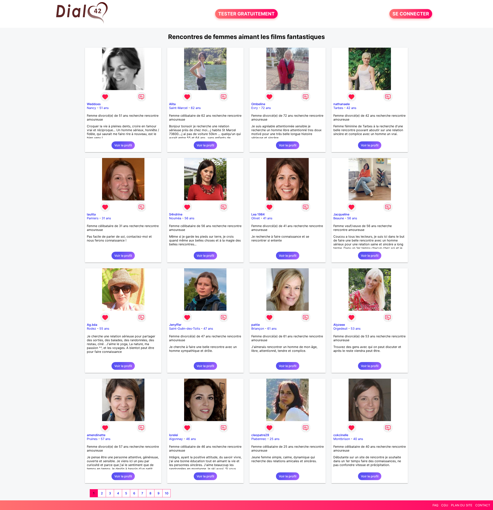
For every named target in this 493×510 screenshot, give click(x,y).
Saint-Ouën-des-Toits (184, 328)
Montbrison (341, 439)
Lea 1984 (258, 214)
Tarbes (338, 108)
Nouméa (175, 218)
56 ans (189, 218)
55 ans (104, 328)
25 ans (274, 439)
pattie (255, 325)
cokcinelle (340, 435)
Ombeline (258, 104)
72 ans (266, 108)
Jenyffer (175, 325)
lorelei (173, 435)
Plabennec (258, 439)
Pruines (92, 439)
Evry (254, 108)
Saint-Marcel (178, 108)
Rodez (91, 328)
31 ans (106, 218)
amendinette (96, 435)
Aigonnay (176, 439)
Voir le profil (123, 145)
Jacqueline (341, 214)
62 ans (196, 108)
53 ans (356, 328)
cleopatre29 (260, 435)
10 (166, 493)
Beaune (338, 218)
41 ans (267, 218)
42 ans (351, 108)
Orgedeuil (340, 328)
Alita (172, 104)
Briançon (257, 328)
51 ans (104, 108)
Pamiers (92, 218)
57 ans (105, 439)
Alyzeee (339, 325)
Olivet (255, 218)
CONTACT (482, 505)
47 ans (208, 328)
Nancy (91, 108)
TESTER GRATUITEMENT (246, 14)
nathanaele (341, 104)
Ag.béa (92, 325)
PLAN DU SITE (461, 505)
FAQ (435, 505)
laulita (91, 214)
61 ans (272, 328)
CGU (444, 505)
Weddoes (94, 104)
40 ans (358, 439)
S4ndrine (175, 214)
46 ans (191, 439)
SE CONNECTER (410, 14)
